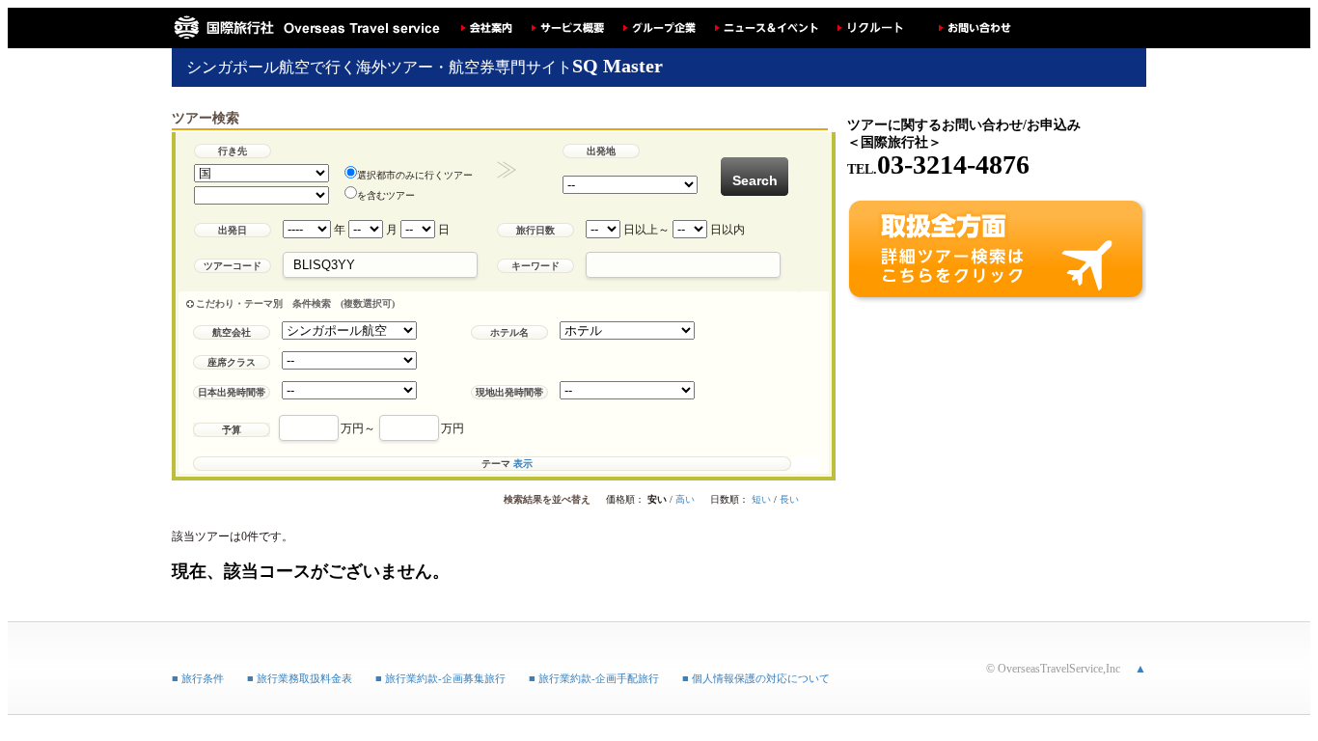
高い (685, 499)
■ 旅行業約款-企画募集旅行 (440, 678)
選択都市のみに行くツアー (415, 175)
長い (789, 499)
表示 (523, 463)
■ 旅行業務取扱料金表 (299, 678)
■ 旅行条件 (198, 678)
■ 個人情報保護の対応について (756, 678)
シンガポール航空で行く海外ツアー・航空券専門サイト (424, 67)
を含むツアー (386, 195)
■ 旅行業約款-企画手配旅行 (594, 678)
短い (761, 499)
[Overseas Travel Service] (307, 28)
